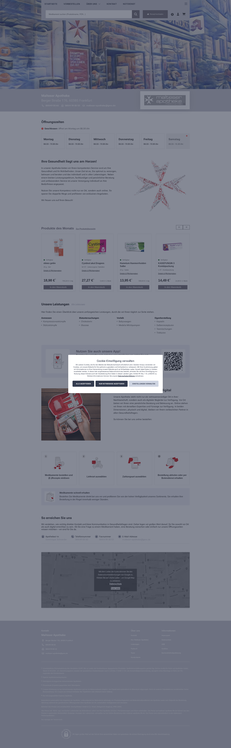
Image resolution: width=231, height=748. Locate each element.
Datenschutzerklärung (126, 376)
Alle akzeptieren (83, 384)
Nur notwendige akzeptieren (111, 384)
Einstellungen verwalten (143, 384)
